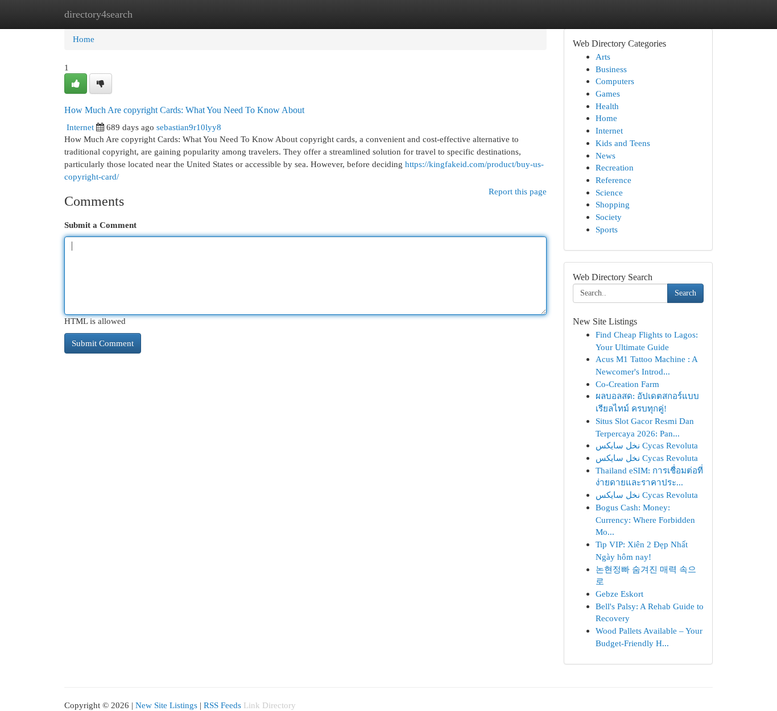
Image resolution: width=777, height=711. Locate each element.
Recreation (615, 167)
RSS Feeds (222, 705)
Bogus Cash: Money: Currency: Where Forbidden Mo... (645, 519)
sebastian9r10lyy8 (188, 127)
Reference (613, 180)
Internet (80, 127)
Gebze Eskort (619, 593)
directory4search (98, 14)
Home (83, 39)
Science (609, 192)
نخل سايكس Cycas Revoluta (647, 445)
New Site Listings (166, 705)
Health (607, 106)
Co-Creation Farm (627, 384)
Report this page (518, 191)
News (605, 155)
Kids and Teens (623, 143)
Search (685, 293)
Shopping (613, 204)
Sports (607, 229)
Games (608, 93)
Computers (615, 81)
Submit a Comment (100, 225)
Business (611, 69)
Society (609, 217)
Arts (603, 56)
